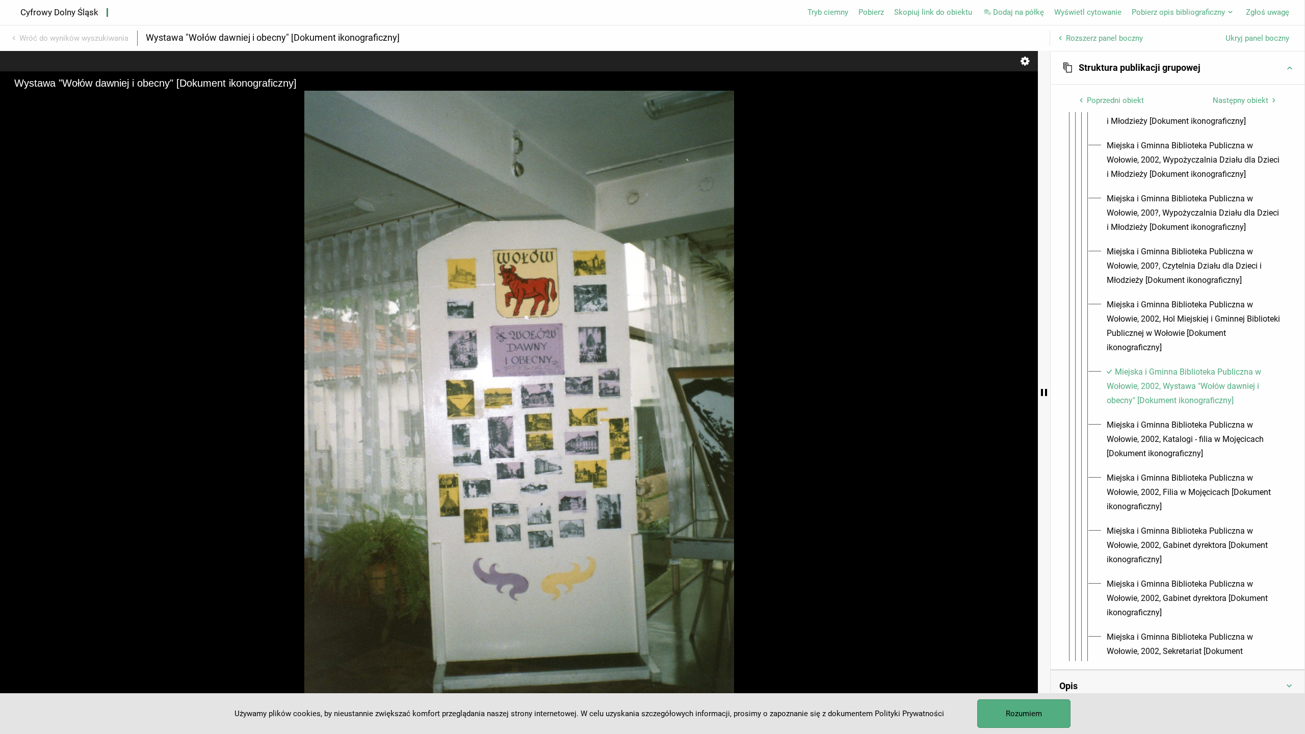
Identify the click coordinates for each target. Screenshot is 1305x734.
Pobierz (871, 12)
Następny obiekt (1240, 100)
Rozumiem (1024, 713)
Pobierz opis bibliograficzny (1178, 12)
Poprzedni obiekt (1115, 100)
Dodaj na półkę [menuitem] (1018, 12)
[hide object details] (1044, 392)
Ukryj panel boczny (1257, 38)
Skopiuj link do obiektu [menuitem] (933, 12)
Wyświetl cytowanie (1087, 12)
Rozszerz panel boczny (1104, 38)
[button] (1177, 67)
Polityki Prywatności (909, 713)
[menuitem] (1194, 160)
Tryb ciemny (827, 12)
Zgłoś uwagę (1267, 12)
